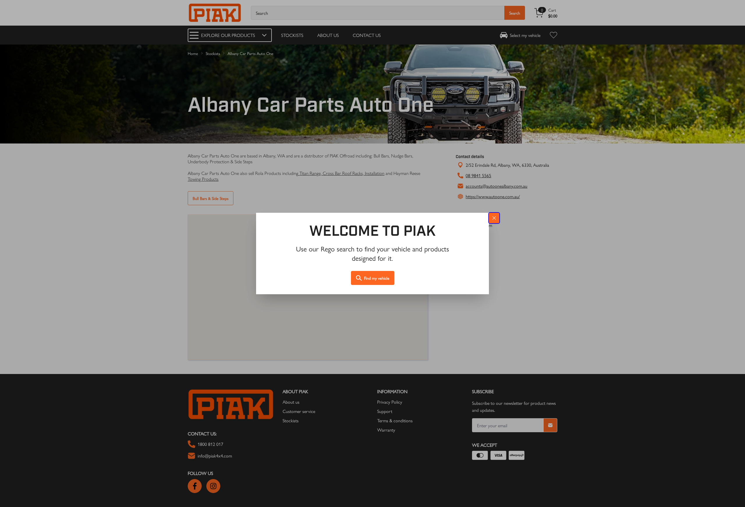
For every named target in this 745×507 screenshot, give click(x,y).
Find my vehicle (376, 278)
